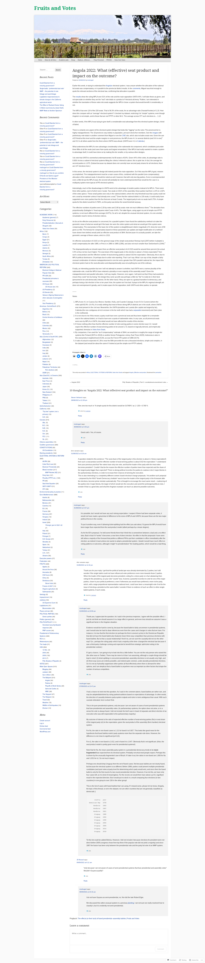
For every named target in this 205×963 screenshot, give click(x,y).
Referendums (44, 641)
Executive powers (46, 558)
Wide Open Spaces (46, 666)
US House (45, 284)
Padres (47, 683)
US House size (50, 287)
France (44, 511)
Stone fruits (49, 583)
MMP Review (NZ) (51, 472)
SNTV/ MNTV (47, 486)
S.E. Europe (46, 539)
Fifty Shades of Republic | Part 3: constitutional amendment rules (145, 382)
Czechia (45, 506)
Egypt (44, 239)
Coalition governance (47, 445)
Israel (44, 522)
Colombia (45, 325)
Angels (47, 680)
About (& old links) (50, 60)
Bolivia (44, 312)
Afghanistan (46, 339)
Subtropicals (46, 592)
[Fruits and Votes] (102, 36)
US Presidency (47, 289)
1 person (87, 411)
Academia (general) (49, 217)
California (43, 409)
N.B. (43, 428)
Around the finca (48, 569)
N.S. (43, 431)
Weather (45, 702)
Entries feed (44, 726)
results (78, 97)
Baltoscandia (46, 500)
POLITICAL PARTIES (47, 614)
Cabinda (140, 141)
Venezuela (46, 334)
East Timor (46, 381)
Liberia (44, 248)
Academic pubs (64, 60)
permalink (158, 372)
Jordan (44, 356)
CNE (124, 135)
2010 (44, 658)
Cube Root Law (47, 464)
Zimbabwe (46, 262)
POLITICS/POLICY (46, 622)
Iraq (43, 353)
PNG (44, 397)
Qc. (43, 439)
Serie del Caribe (50, 689)
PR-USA (45, 276)
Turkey (44, 550)
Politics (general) (45, 619)
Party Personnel (99, 60)
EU (43, 508)
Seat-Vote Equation (48, 483)
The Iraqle (43, 644)
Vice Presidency (47, 303)
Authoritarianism (45, 406)
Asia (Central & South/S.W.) (49, 336)
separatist (137, 310)
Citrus (44, 578)
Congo (44, 237)
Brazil (44, 314)
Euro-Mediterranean (46, 494)
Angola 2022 (75, 382)
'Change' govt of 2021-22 (53, 525)
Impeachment (44, 597)
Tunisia (44, 259)
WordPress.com (45, 731)
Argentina (45, 309)
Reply (80, 416)
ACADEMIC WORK (46, 215)
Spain (44, 544)
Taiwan (44, 400)
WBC (47, 691)
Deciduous (46, 580)
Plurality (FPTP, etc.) (49, 478)
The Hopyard (46, 694)
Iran (43, 350)
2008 (44, 655)
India (44, 348)
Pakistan (45, 364)
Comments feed (45, 729)
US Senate (46, 292)
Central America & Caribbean (52, 317)
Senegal (45, 253)
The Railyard (46, 697)
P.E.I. (44, 436)
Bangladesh (46, 342)
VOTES (42, 664)
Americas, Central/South (48, 306)
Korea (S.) (45, 389)
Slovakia (45, 542)
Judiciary (43, 600)
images (155, 133)
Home (40, 60)
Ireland (44, 519)
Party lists (45, 475)
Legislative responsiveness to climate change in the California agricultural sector (50, 99)
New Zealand (46, 392)
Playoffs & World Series (53, 686)
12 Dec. (45, 650)
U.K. (43, 553)
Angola (131, 372)
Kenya (44, 242)
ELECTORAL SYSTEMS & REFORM (101, 372)
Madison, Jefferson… (84, 60)
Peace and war (45, 611)
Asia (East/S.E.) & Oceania (49, 375)
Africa (88, 372)
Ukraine (45, 555)
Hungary (45, 517)
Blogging (45, 669)
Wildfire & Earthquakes (50, 705)
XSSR (44, 373)
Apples (44, 567)
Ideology (42, 594)
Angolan (109, 86)
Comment (160, 949)
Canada (42, 420)
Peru (44, 331)
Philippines (46, 395)
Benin (44, 234)
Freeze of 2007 (47, 586)
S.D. (43, 417)
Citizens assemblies (46, 442)
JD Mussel (80, 860)
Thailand (45, 403)
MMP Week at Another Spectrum (51, 110)
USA (41, 647)
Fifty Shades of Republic (50, 661)
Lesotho (45, 245)
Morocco (45, 251)
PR (43, 481)
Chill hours (46, 575)
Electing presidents (46, 453)
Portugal (45, 536)
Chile (44, 323)
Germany (45, 514)
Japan (44, 386)
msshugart (90, 80)
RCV (41, 639)
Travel (44, 700)
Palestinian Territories (49, 367)
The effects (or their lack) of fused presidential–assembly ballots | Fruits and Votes (108, 918)
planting (131, 903)
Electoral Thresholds (49, 467)
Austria (44, 497)
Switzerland (46, 547)
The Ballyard (46, 677)
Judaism (45, 672)
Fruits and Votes (55, 8)
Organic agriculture (48, 589)
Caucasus (45, 345)
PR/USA (109, 60)
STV (43, 489)
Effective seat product (140, 372)
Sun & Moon (46, 675)
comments (136, 88)
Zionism (45, 708)
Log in (42, 723)
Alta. (43, 422)
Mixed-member (47, 470)
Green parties (47, 616)
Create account (45, 720)
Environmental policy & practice (50, 492)
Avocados (45, 572)
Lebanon (45, 359)
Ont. (43, 434)
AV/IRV (44, 461)
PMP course (46, 630)
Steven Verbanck (77, 397)
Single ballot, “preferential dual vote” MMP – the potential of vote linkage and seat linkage (52, 91)
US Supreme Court (48, 603)
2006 (44, 652)
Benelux (45, 503)
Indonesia (45, 384)
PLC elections (49, 370)
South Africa (46, 256)
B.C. (43, 425)
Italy (43, 531)
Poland (44, 533)
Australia (45, 378)
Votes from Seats (119, 60)
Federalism (43, 561)
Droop (73, 60)
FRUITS (42, 564)
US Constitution (47, 450)
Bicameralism (47, 608)
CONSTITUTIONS (46, 447)
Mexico (44, 328)
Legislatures (44, 605)
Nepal (44, 361)
